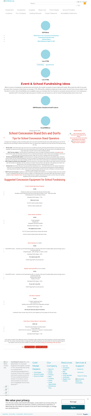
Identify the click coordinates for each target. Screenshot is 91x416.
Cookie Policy (5, 414)
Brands (50, 373)
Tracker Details (19, 414)
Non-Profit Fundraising (41, 347)
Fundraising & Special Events (46, 37)
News (50, 376)
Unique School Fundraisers (78, 142)
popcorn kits (60, 152)
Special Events (50, 64)
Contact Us (80, 369)
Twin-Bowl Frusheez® (34, 295)
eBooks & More (46, 39)
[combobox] (57, 3)
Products (50, 374)
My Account (80, 372)
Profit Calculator (67, 375)
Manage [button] (73, 401)
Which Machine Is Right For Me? (46, 41)
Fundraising (40, 64)
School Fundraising (29, 347)
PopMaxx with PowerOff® (30, 268)
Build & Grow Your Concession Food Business (46, 35)
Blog (64, 371)
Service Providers (39, 374)
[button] (88, 399)
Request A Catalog (82, 376)
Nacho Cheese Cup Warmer (34, 214)
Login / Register (82, 2)
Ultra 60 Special (32, 243)
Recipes (65, 373)
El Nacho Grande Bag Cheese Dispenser (34, 186)
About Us (51, 369)
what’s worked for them (16, 175)
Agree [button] (73, 407)
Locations (51, 378)
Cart (79, 5)
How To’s (65, 366)
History (50, 371)
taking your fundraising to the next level (51, 342)
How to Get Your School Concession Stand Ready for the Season (78, 138)
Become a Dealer (39, 376)
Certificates (66, 377)
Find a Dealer (37, 372)
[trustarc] (85, 414)
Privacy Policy (12, 414)
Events (50, 380)
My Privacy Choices (28, 414)
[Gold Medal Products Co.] (9, 1)
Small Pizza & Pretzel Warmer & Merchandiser (34, 321)
